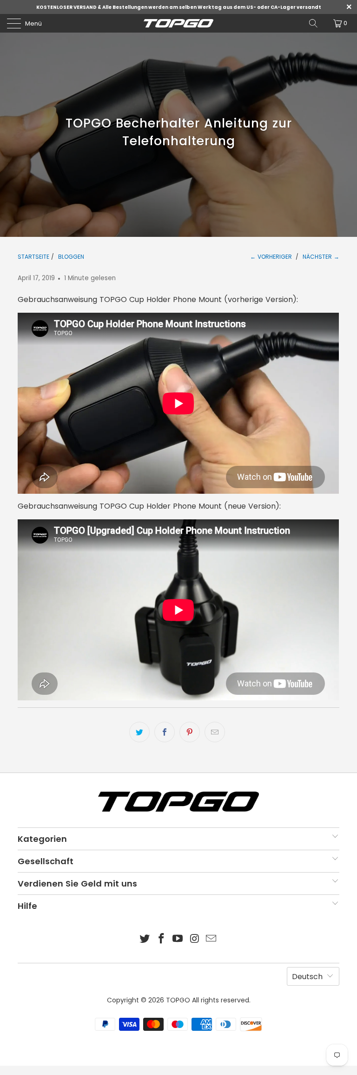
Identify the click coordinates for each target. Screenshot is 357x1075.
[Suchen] (313, 23)
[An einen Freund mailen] (215, 732)
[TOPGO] (178, 23)
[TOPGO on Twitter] (145, 939)
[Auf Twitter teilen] (139, 732)
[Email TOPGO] (211, 939)
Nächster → (321, 257)
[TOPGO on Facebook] (161, 939)
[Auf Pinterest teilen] (189, 732)
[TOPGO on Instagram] (195, 939)
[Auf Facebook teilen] (164, 732)
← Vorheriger (271, 257)
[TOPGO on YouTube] (178, 939)
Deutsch (307, 976)
